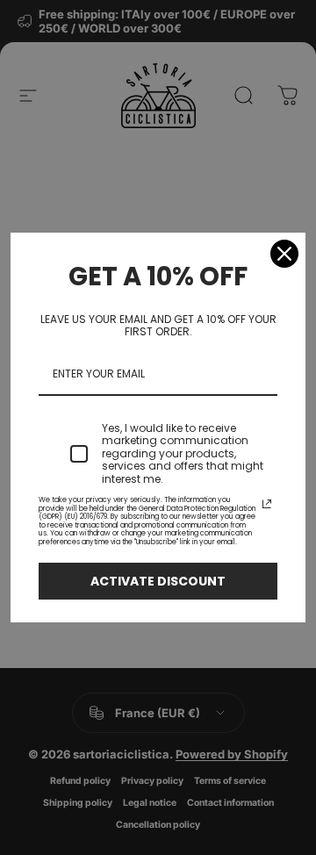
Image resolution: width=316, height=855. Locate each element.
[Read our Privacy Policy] (266, 503)
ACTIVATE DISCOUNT (158, 581)
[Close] (284, 254)
